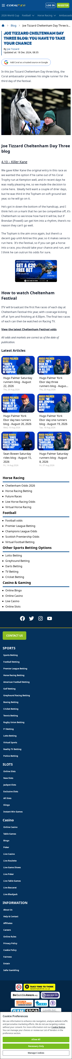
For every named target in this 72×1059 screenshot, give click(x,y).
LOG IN (50, 5)
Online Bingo (13, 590)
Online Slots (13, 606)
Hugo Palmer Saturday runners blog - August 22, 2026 (17, 382)
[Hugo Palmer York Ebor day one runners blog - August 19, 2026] (54, 403)
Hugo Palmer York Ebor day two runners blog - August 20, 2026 (17, 420)
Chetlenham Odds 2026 (20, 485)
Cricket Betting (14, 577)
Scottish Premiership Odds (22, 536)
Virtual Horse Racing (18, 507)
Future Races (13, 496)
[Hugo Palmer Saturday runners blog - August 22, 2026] (18, 365)
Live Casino (12, 601)
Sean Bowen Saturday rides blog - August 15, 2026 (17, 458)
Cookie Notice (58, 1027)
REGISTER (63, 5)
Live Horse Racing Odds (20, 502)
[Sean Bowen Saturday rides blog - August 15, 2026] (18, 441)
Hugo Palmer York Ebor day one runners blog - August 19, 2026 (53, 420)
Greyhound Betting (17, 561)
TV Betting (11, 571)
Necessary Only (36, 1046)
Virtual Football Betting (19, 542)
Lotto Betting (13, 555)
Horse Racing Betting (18, 491)
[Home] (3, 25)
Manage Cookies (36, 1052)
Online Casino (14, 596)
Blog (13, 25)
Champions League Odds (21, 531)
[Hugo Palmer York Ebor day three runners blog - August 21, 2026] (54, 365)
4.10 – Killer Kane (14, 162)
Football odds (14, 520)
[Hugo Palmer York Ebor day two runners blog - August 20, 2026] (18, 403)
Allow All (35, 1039)
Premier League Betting (20, 526)
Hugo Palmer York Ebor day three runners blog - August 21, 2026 (53, 382)
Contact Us (14, 635)
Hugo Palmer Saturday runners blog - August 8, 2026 (53, 458)
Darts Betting (13, 566)
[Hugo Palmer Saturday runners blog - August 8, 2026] (54, 441)
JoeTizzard (13, 49)
